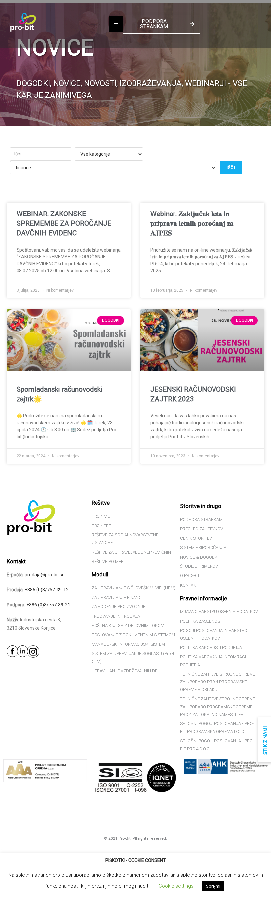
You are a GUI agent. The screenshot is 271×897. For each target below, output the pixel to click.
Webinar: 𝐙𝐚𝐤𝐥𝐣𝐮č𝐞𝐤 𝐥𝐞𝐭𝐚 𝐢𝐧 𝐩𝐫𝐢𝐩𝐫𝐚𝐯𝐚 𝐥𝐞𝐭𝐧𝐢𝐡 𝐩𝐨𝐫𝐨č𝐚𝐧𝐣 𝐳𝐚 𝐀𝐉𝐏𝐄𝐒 (192, 223)
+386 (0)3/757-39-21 (48, 604)
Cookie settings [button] (176, 886)
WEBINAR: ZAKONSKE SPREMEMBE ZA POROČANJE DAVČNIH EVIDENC (64, 223)
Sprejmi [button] (213, 886)
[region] (135, 64)
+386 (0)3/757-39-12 (47, 589)
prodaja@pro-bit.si (44, 574)
